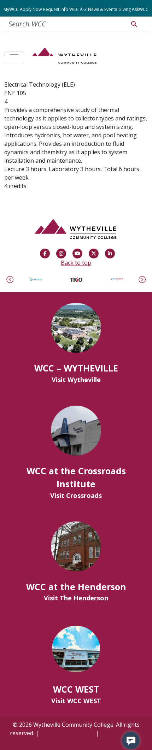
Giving (124, 9)
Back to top (76, 263)
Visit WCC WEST (76, 700)
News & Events (102, 9)
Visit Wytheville (76, 379)
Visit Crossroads (76, 495)
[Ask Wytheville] (131, 740)
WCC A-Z (78, 9)
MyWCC (11, 9)
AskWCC (140, 9)
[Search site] (134, 23)
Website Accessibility (67, 733)
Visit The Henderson (76, 598)
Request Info (55, 9)
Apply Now (31, 9)
